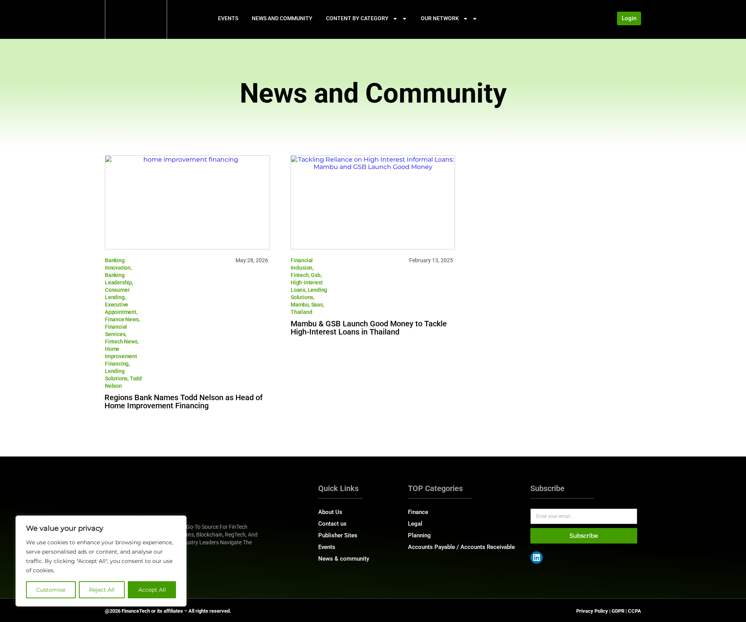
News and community (282, 18)
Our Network (440, 18)
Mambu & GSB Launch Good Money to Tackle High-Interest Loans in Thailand (369, 327)
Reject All (102, 589)
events (228, 18)
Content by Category (357, 18)
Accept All (152, 589)
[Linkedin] (536, 557)
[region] (101, 561)
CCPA (634, 611)
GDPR (618, 611)
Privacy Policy (592, 611)
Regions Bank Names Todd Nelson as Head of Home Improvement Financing (184, 401)
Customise (50, 589)
